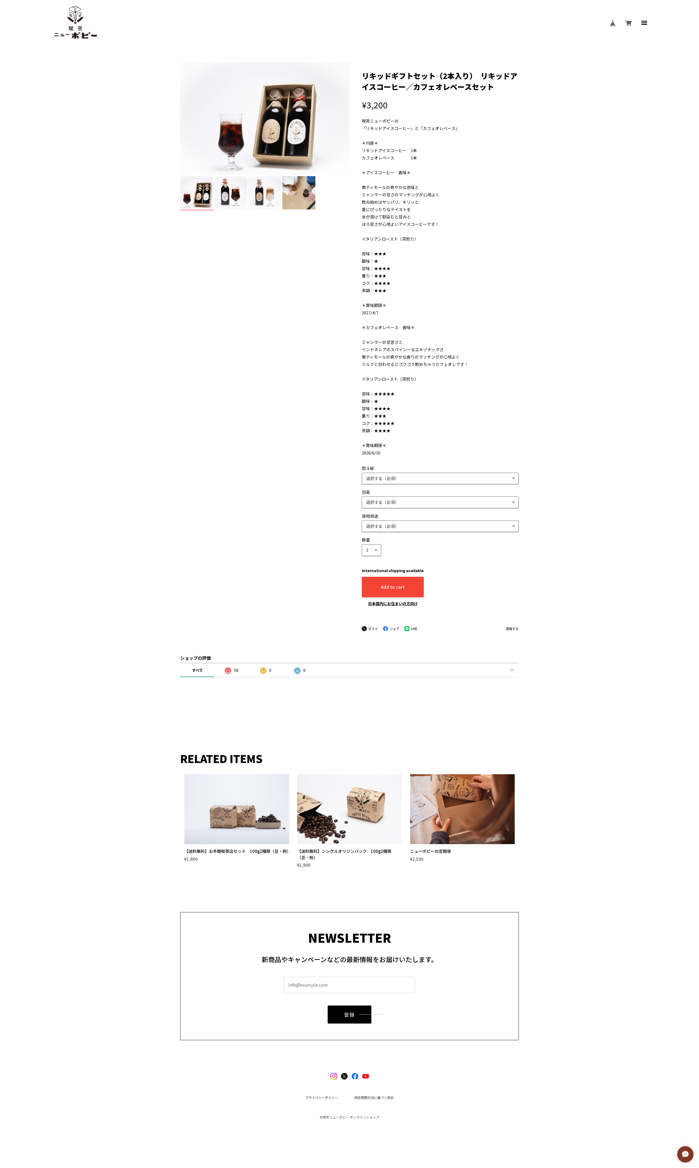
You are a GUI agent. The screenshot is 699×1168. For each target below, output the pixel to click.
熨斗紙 (368, 468)
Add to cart (393, 587)
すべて (197, 670)
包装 (366, 492)
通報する (512, 628)
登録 (349, 1014)
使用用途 (370, 516)
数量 (366, 540)
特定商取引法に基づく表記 (374, 1097)
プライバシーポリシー (321, 1097)
